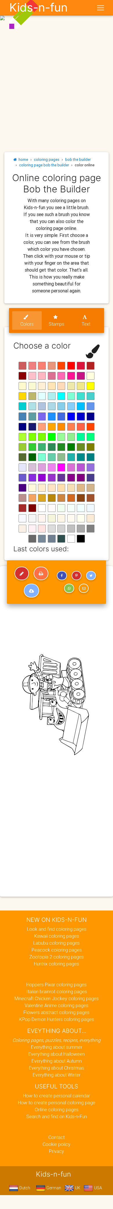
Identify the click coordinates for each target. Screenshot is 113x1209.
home (22, 159)
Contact (56, 1137)
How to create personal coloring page (56, 1102)
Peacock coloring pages (57, 950)
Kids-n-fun (38, 7)
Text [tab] (86, 324)
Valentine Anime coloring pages (56, 1005)
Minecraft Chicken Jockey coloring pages (56, 998)
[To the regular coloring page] (21, 573)
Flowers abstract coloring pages (56, 1012)
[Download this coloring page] (31, 591)
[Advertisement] (56, 58)
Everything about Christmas (56, 1068)
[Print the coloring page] (41, 573)
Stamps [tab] (56, 324)
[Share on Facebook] (62, 575)
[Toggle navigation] (100, 7)
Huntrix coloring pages (56, 964)
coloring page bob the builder (44, 165)
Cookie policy (56, 1144)
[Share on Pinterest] (76, 575)
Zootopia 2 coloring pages (56, 957)
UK (77, 1187)
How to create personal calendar (56, 1096)
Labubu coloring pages (56, 943)
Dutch (24, 1187)
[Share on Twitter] (91, 575)
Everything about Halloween (56, 1054)
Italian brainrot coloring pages (56, 991)
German (53, 1187)
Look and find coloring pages (56, 929)
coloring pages (46, 159)
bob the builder (78, 159)
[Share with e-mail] (84, 588)
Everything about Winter (57, 1075)
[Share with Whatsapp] (69, 588)
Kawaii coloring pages (56, 936)
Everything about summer (56, 1047)
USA (97, 1187)
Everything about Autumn (57, 1061)
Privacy (56, 1151)
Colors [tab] (27, 324)
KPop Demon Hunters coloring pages (56, 1019)
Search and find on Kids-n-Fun (56, 1116)
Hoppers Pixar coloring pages (56, 984)
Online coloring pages (57, 1109)
